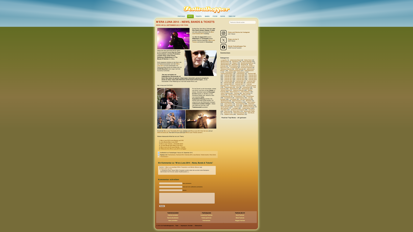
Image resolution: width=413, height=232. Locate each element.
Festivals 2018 (240, 79)
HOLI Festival (233, 91)
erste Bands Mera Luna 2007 (169, 142)
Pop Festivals (228, 105)
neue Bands (196, 154)
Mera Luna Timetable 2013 (172, 131)
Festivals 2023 (228, 82)
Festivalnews (171, 154)
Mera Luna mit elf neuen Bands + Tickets (172, 147)
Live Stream (233, 99)
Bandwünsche (225, 63)
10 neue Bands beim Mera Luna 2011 (171, 145)
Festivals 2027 (239, 84)
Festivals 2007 (252, 73)
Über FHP (232, 16)
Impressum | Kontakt (187, 225)
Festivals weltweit (251, 85)
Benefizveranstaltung (247, 63)
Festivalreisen (240, 73)
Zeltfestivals (240, 114)
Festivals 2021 (240, 81)
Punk (237, 105)
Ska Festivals (224, 108)
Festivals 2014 (189, 154)
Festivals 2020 (228, 81)
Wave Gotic (213, 154)
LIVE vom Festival (245, 99)
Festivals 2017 (228, 79)
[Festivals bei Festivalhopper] (206, 7)
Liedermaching (239, 97)
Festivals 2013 (180, 154)
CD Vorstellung (233, 66)
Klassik (223, 94)
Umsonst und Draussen (237, 109)
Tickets (198, 16)
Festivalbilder (229, 72)
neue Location (251, 102)
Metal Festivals (236, 100)
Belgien (235, 63)
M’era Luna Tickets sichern (194, 132)
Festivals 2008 (228, 75)
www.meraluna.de (162, 132)
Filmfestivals (246, 87)
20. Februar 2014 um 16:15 (165, 168)
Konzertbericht (238, 96)
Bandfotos (235, 61)
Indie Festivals (245, 91)
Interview (236, 93)
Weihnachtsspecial (238, 112)
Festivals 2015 (240, 78)
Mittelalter (249, 100)
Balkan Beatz (248, 60)
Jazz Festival (246, 93)
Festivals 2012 (240, 76)
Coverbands (233, 67)
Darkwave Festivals (226, 69)
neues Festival (240, 103)
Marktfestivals (225, 100)
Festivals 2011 (228, 76)
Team (176, 225)
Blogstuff (243, 64)
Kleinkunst (244, 94)
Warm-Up (227, 111)
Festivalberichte (249, 70)
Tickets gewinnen (206, 217)
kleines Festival (232, 94)
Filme (237, 87)
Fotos (215, 16)
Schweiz (236, 106)
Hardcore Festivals (238, 90)
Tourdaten (224, 109)
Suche (222, 16)
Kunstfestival (228, 97)
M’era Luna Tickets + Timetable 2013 (171, 143)
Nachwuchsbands (226, 102)
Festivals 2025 (251, 82)
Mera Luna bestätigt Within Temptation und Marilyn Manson (182, 167)
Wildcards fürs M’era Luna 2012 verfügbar (173, 149)
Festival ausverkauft (234, 70)
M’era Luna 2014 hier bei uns (199, 131)
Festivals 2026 (228, 84)
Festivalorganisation (226, 73)
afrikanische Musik (235, 60)
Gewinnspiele (245, 88)
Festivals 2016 (253, 78)
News (190, 16)
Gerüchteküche (234, 88)
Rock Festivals (225, 106)
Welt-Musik (251, 112)
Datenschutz (198, 225)
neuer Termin (228, 103)
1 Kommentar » (164, 156)
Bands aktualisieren (173, 217)
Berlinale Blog (225, 64)
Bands (207, 16)
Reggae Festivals (248, 105)
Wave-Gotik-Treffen (249, 111)
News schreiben (172, 220)
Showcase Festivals (248, 106)
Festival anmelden (173, 215)
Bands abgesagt (247, 61)
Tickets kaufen (205, 154)
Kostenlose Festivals (206, 215)
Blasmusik (235, 64)
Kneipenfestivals (225, 96)
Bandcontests (225, 61)
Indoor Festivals (225, 93)
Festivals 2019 (253, 79)
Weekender (227, 112)
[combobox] (242, 22)
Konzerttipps (250, 96)
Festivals (181, 16)
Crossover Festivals (246, 67)
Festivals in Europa (235, 85)
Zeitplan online (228, 114)
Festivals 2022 (251, 81)
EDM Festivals (239, 69)
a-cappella (224, 60)
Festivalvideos (228, 87)
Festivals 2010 (253, 75)
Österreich (251, 103)
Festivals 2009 (240, 75)
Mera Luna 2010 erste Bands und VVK (172, 140)
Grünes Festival (225, 90)
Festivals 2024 (239, 82)
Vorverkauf (251, 109)
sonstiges (235, 108)
